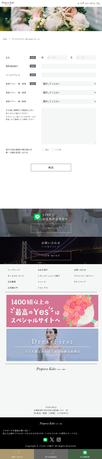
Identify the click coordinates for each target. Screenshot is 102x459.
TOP (5, 39)
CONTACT (51, 228)
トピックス (43, 287)
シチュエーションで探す (49, 275)
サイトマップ (80, 281)
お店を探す (43, 269)
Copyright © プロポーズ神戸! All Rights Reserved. (51, 446)
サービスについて (16, 275)
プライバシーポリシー (84, 275)
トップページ (14, 269)
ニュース (42, 281)
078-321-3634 (86, 3)
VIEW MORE (51, 255)
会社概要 (12, 281)
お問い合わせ (80, 269)
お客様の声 (13, 287)
